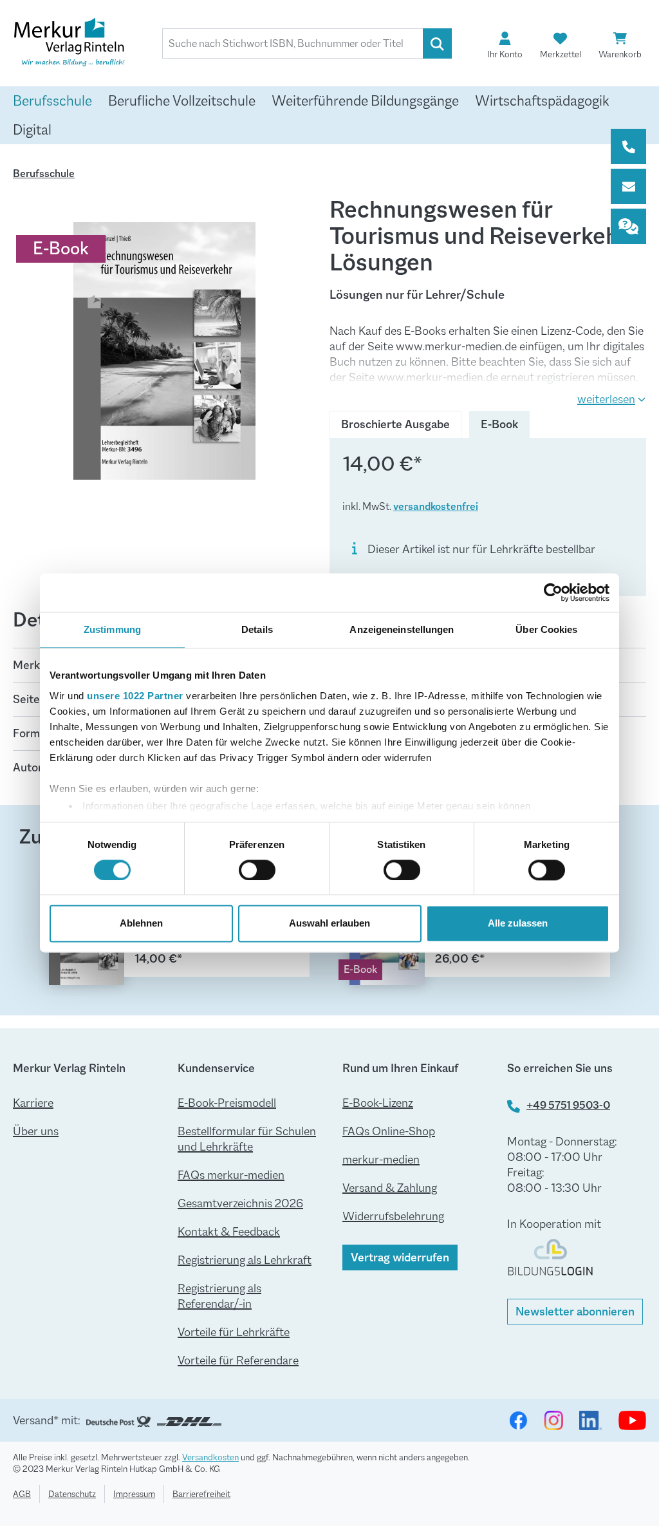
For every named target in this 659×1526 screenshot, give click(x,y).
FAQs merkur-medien (231, 1175)
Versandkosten (210, 1457)
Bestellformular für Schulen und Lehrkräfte (247, 1139)
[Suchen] (437, 43)
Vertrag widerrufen (400, 1257)
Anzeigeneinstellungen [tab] (401, 629)
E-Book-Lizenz (377, 1103)
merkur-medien (381, 1159)
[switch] (257, 870)
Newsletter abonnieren (575, 1311)
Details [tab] (257, 629)
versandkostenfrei (435, 506)
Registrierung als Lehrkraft (244, 1260)
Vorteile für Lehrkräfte (234, 1332)
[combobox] (292, 43)
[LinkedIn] (590, 1420)
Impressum (134, 1494)
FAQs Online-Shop (388, 1131)
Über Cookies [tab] (546, 629)
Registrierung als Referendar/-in (219, 1296)
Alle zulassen (518, 923)
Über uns (36, 1131)
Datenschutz (72, 1494)
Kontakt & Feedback (229, 1231)
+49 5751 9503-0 (568, 1105)
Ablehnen (141, 923)
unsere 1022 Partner (135, 695)
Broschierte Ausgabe (395, 424)
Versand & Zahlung (389, 1188)
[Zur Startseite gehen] (77, 44)
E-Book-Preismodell (227, 1103)
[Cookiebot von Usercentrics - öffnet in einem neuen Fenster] (553, 592)
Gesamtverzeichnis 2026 (240, 1203)
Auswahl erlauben (329, 923)
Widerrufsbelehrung (393, 1216)
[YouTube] (632, 1420)
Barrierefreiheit (201, 1494)
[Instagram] (553, 1420)
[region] (165, 350)
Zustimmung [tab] (112, 629)
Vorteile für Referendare (238, 1360)
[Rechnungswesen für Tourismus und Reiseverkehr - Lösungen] (164, 351)
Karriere (33, 1103)
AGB (22, 1494)
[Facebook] (518, 1420)
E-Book (505, 424)
